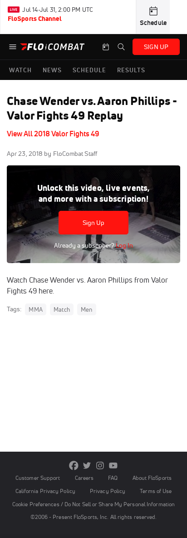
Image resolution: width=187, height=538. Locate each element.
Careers (84, 477)
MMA (36, 309)
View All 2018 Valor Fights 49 (53, 133)
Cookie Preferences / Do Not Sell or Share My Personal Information (93, 504)
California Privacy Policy (45, 491)
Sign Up (94, 223)
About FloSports (152, 477)
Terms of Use (156, 491)
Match (62, 309)
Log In (123, 245)
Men (87, 309)
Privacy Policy (107, 491)
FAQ (113, 477)
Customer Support (37, 477)
